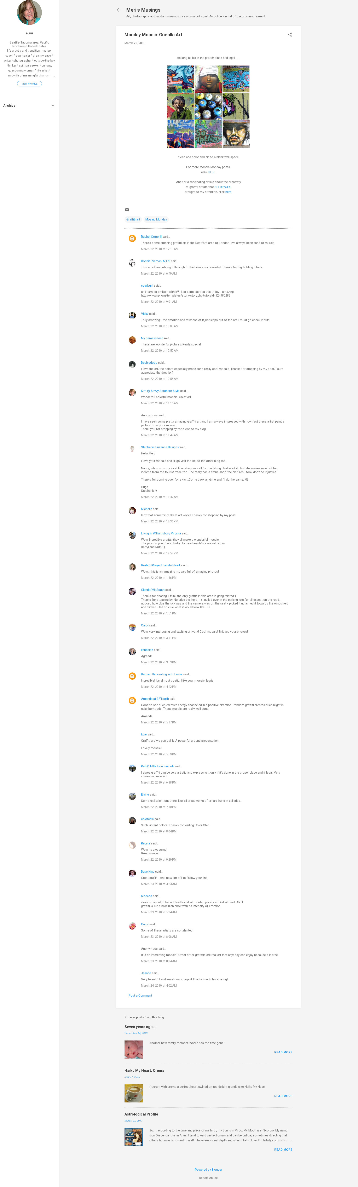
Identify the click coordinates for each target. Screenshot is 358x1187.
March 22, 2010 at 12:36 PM (159, 521)
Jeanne (146, 973)
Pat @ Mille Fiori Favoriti (157, 766)
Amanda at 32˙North (155, 699)
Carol (144, 625)
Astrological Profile (141, 1114)
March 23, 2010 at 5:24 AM (159, 912)
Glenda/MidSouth (152, 590)
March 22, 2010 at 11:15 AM (159, 403)
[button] (289, 35)
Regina (146, 843)
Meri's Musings (143, 10)
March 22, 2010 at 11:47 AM (159, 435)
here (228, 192)
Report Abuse (208, 1178)
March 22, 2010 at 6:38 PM (159, 782)
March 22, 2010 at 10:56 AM (159, 379)
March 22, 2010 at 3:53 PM (159, 662)
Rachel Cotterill (151, 237)
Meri (29, 33)
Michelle (146, 509)
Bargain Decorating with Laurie (161, 674)
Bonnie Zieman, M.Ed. (155, 261)
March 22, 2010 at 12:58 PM (159, 553)
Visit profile (29, 83)
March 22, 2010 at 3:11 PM (159, 638)
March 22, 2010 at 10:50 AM (159, 350)
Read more (283, 1052)
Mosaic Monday (156, 219)
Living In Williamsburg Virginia (161, 533)
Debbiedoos (149, 363)
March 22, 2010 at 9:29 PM (159, 859)
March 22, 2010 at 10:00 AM (159, 326)
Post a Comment (140, 995)
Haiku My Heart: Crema (144, 1070)
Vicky (144, 314)
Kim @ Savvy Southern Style (160, 391)
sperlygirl (147, 285)
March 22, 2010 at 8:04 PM (159, 831)
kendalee (147, 650)
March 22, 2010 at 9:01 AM (159, 302)
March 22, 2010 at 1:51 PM (159, 613)
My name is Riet (152, 338)
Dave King (147, 871)
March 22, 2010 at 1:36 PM (159, 578)
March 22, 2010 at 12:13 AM (159, 249)
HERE (211, 172)
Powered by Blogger (208, 1169)
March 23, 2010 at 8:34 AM (159, 961)
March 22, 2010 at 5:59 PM (159, 754)
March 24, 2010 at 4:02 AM (159, 985)
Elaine (145, 794)
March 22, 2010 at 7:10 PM (159, 807)
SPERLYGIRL (223, 187)
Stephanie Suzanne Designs (160, 447)
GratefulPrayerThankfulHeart (160, 565)
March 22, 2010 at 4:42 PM (159, 687)
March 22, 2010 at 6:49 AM (159, 273)
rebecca (146, 896)
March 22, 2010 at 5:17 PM (159, 722)
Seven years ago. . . (141, 1027)
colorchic (147, 819)
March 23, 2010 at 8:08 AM (159, 937)
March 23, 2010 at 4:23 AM (159, 884)
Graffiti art (133, 219)
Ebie (144, 734)
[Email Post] (127, 211)
